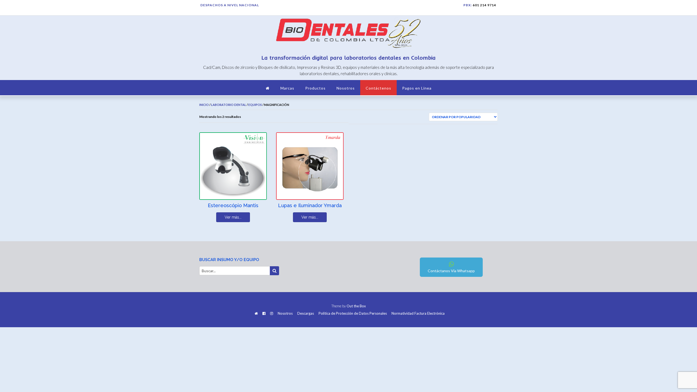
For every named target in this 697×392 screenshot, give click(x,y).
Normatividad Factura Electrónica (418, 313)
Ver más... (233, 217)
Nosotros (346, 88)
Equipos (255, 104)
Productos (315, 88)
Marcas (287, 88)
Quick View (219, 192)
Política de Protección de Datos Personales (353, 313)
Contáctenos (378, 88)
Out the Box (356, 306)
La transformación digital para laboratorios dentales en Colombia (349, 57)
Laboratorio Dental (228, 104)
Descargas (305, 313)
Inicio (204, 104)
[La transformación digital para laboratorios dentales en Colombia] (348, 34)
